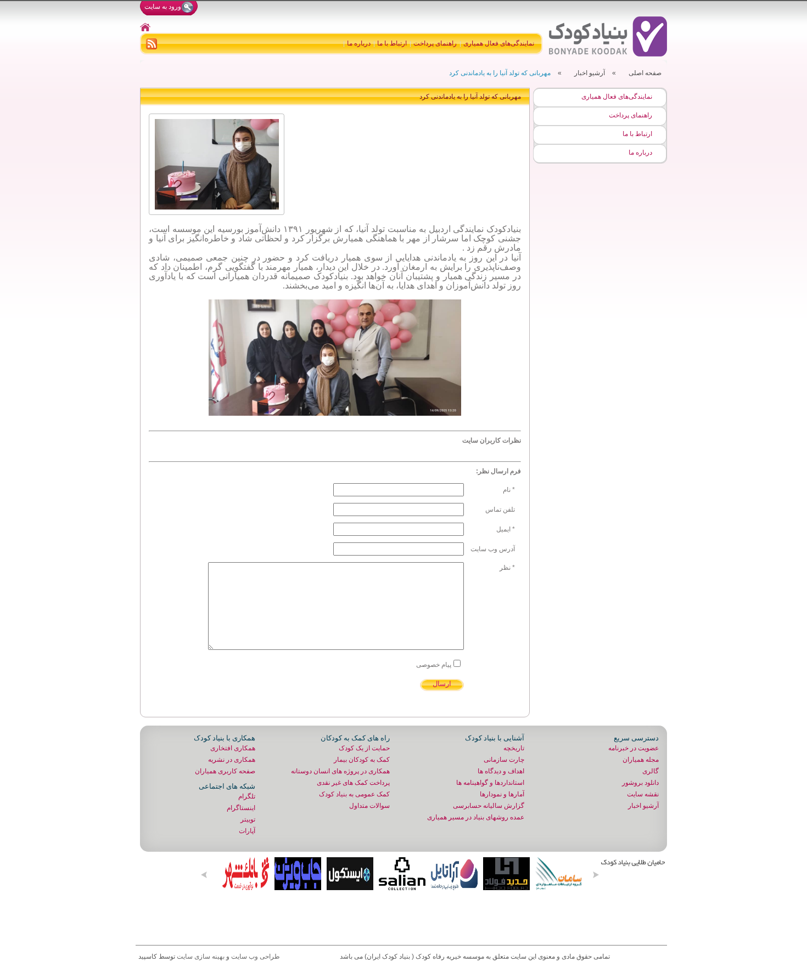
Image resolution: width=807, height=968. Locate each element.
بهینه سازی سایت (201, 956)
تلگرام (246, 796)
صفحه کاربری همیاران (225, 771)
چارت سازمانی (504, 759)
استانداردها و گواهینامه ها (490, 782)
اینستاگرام (241, 808)
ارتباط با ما (392, 43)
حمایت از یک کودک (364, 748)
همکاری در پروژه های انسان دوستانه (340, 771)
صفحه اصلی (645, 73)
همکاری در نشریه (231, 759)
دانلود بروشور (640, 782)
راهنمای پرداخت (435, 43)
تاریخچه (513, 748)
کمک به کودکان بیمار (362, 759)
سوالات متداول (369, 806)
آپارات (247, 831)
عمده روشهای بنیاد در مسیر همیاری (475, 817)
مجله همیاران (641, 759)
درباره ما (359, 43)
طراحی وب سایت (255, 956)
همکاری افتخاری (232, 748)
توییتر (247, 819)
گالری (650, 771)
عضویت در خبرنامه (633, 748)
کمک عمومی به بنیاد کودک (354, 794)
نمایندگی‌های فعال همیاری (498, 43)
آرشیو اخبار (589, 73)
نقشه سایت (643, 794)
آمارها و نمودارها (502, 794)
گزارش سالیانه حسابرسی (488, 806)
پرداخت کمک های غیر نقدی (353, 782)
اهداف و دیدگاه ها (501, 771)
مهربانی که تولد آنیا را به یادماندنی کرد (500, 73)
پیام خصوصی (433, 665)
